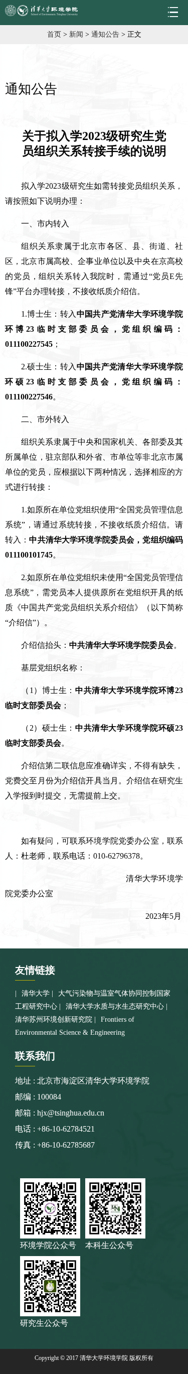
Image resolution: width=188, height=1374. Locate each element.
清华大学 (36, 993)
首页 (54, 34)
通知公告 (105, 34)
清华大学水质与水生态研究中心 (115, 1006)
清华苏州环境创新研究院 (53, 1019)
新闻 (76, 34)
